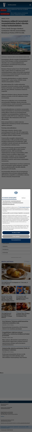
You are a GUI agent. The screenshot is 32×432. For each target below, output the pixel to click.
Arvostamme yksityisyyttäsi (9, 197)
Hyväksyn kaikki (16, 232)
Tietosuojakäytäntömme (16, 240)
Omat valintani (16, 236)
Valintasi (24, 198)
